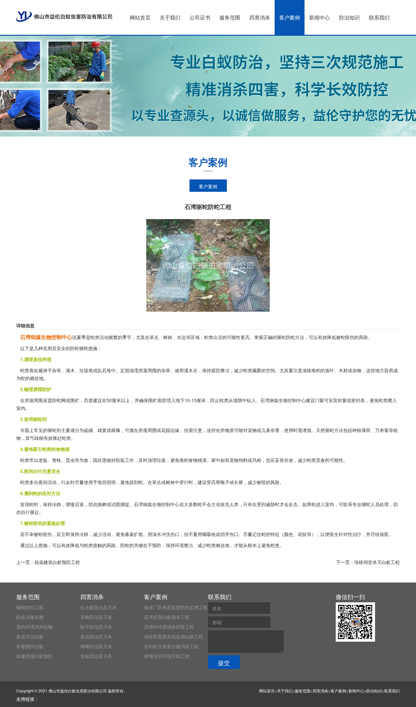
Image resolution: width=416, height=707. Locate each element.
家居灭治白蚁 (30, 636)
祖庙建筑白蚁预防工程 (57, 562)
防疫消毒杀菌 (30, 617)
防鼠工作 (125, 460)
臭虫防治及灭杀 (96, 636)
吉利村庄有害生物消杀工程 (171, 646)
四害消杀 (259, 17)
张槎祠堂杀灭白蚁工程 (377, 562)
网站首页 (140, 17)
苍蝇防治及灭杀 (96, 617)
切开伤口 (229, 534)
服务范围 (229, 17)
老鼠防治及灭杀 (96, 656)
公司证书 (199, 17)
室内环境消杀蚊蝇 (34, 626)
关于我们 (170, 17)
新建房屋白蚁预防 (34, 656)
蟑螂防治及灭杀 (96, 646)
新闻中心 (319, 17)
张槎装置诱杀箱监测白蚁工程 (173, 636)
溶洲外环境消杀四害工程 (169, 626)
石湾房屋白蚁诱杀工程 (166, 617)
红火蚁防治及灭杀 (98, 607)
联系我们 (379, 17)
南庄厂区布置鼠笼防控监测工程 (176, 607)
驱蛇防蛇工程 (30, 607)
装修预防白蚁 (30, 646)
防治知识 (349, 17)
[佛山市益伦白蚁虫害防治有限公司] (64, 16)
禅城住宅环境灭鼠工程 (166, 656)
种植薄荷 (361, 430)
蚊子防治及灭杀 (96, 626)
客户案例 (289, 17)
